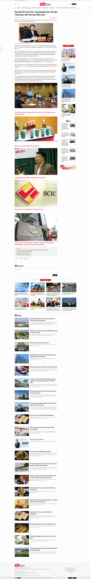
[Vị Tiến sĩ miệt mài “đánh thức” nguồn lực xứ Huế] (37, 302)
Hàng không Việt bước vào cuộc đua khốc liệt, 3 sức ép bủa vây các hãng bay (65, 151)
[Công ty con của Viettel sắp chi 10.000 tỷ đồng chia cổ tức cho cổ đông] (72, 158)
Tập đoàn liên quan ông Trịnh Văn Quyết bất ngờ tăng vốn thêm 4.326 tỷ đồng (66, 100)
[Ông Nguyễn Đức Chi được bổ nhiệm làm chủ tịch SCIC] (36, 162)
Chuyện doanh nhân (64, 7)
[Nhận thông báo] (67, 4)
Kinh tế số (29, 7)
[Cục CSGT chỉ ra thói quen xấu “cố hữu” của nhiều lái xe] (69, 287)
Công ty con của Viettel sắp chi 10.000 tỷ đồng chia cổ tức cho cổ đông (65, 159)
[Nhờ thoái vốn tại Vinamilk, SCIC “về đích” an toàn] (36, 194)
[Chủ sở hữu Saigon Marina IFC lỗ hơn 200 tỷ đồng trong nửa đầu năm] (22, 395)
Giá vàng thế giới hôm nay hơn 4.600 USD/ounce (43, 524)
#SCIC (21, 258)
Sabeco (30, 60)
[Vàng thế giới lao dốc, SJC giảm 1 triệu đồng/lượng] (22, 371)
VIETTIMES (45, 4)
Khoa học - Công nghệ (36, 7)
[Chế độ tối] (70, 4)
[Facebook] (49, 17)
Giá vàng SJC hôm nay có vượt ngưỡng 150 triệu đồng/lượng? (42, 488)
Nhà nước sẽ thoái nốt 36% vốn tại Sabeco (27, 146)
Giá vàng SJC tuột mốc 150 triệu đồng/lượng (42, 415)
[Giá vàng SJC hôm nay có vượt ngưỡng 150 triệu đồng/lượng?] (22, 491)
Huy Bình (17, 17)
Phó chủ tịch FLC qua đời (66, 72)
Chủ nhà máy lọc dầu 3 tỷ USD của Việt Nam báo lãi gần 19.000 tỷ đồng (43, 549)
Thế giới (57, 7)
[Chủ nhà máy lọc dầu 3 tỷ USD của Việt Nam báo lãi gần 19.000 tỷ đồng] (22, 552)
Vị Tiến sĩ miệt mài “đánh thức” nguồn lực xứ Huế (37, 309)
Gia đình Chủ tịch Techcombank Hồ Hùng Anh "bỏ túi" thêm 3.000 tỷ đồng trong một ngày (43, 476)
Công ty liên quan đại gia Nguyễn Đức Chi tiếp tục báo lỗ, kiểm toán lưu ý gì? (66, 86)
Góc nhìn (24, 7)
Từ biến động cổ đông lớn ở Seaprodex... (24, 254)
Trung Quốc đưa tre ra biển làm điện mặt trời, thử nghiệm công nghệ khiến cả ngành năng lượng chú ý (69, 309)
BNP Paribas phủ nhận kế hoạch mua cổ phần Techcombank (42, 428)
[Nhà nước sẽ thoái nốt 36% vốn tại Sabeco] (36, 130)
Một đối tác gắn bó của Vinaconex (23, 253)
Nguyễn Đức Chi (34, 45)
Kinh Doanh (18, 315)
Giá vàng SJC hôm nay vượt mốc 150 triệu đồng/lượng (41, 513)
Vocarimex (23, 66)
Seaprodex (51, 66)
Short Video (51, 7)
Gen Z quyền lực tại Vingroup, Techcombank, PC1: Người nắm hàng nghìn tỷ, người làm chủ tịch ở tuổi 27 (65, 142)
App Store (70, 578)
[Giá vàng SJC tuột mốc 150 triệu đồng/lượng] (22, 419)
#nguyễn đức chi (26, 258)
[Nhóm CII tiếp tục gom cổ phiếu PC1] (22, 346)
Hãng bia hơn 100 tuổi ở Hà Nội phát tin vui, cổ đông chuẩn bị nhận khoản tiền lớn (43, 500)
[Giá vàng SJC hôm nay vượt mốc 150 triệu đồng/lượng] (22, 516)
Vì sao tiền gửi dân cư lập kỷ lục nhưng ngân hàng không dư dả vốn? (66, 60)
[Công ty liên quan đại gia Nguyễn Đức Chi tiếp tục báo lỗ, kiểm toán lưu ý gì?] (68, 79)
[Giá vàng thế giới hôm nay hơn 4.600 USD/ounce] (22, 528)
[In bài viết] (51, 17)
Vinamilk (51, 60)
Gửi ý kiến (55, 275)
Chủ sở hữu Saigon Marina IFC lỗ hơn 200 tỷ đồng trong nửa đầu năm (43, 392)
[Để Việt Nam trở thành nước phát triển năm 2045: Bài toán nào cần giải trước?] (22, 287)
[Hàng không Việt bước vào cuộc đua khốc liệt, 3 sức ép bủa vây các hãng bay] (72, 150)
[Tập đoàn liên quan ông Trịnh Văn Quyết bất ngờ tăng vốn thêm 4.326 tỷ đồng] (68, 93)
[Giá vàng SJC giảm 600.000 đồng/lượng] (22, 455)
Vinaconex (43, 61)
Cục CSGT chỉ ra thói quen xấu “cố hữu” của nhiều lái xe (68, 294)
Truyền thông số (72, 7)
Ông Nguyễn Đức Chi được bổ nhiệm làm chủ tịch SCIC (30, 178)
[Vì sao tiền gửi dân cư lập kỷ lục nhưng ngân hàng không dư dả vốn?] (68, 53)
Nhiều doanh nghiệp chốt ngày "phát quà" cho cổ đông (66, 115)
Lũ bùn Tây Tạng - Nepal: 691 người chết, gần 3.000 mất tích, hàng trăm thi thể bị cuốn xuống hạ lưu (53, 294)
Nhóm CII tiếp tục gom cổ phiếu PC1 (39, 343)
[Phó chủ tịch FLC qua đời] (68, 67)
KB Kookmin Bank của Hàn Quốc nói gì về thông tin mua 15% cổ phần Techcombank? (43, 464)
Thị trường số (45, 7)
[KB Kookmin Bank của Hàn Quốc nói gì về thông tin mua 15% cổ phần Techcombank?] (22, 467)
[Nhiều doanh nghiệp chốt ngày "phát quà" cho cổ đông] (68, 108)
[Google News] (55, 17)
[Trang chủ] (15, 8)
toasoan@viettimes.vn (70, 567)
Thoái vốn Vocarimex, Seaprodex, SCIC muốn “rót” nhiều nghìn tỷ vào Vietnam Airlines (33, 250)
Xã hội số (19, 7)
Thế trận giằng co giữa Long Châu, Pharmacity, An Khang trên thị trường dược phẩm (65, 126)
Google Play (74, 578)
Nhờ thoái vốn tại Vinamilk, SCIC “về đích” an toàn (29, 209)
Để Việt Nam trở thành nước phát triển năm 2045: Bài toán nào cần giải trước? (22, 294)
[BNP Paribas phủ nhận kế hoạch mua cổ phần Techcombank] (22, 431)
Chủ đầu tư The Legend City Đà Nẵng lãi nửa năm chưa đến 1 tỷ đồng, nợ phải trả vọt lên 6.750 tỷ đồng (43, 380)
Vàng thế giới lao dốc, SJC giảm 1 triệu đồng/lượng (43, 367)
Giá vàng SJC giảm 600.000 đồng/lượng (40, 451)
